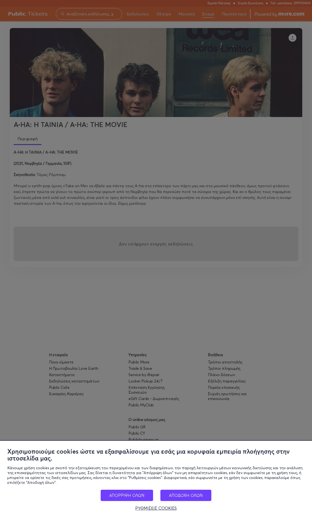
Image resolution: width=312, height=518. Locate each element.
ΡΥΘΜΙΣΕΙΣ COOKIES (156, 508)
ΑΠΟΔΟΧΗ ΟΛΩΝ (186, 495)
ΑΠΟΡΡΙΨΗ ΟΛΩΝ (127, 495)
